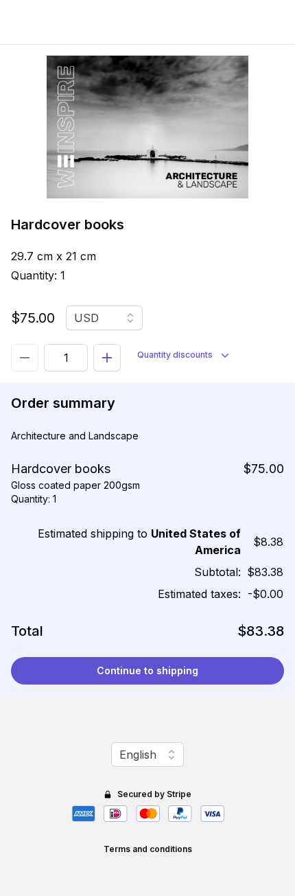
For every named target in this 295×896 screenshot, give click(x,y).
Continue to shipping (147, 670)
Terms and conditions (148, 849)
